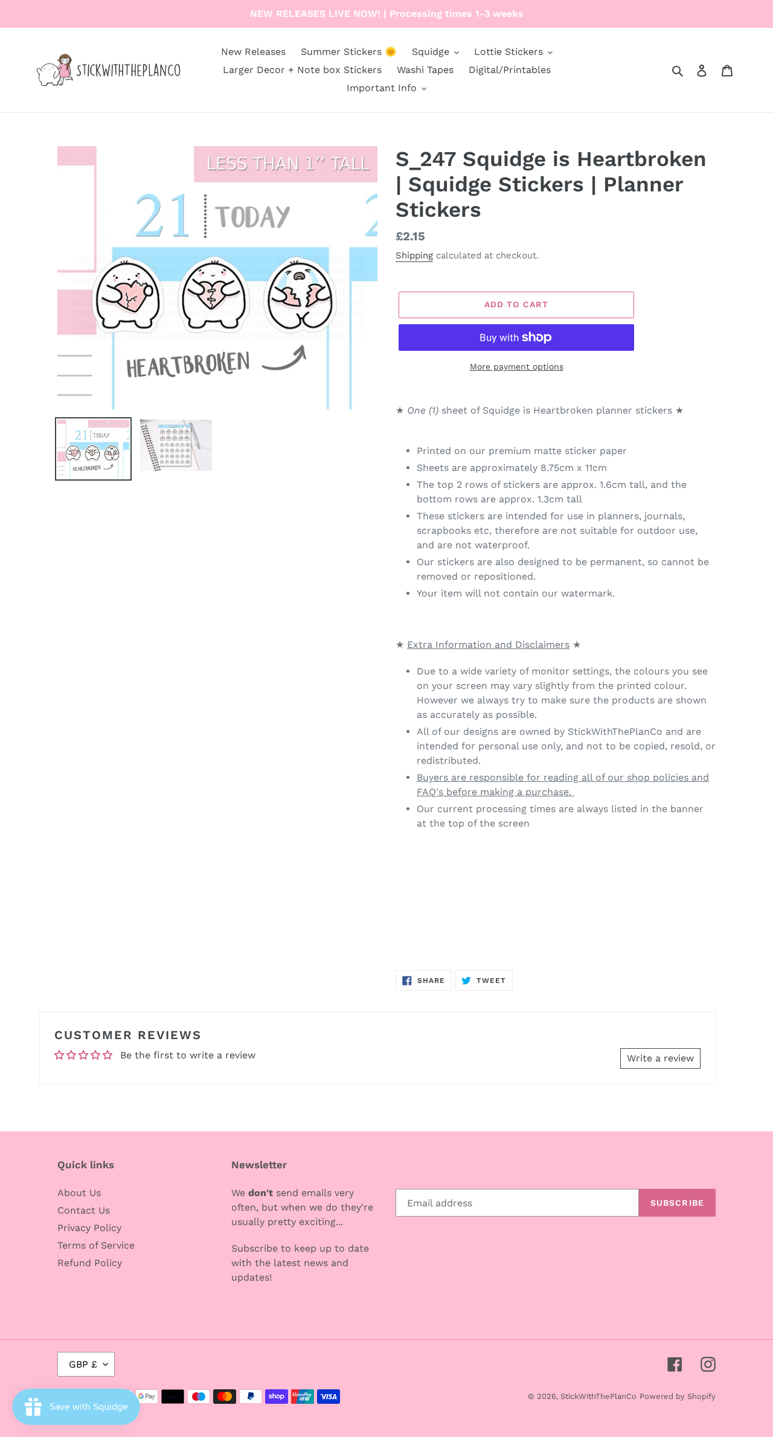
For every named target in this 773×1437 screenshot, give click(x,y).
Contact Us (83, 1210)
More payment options (516, 366)
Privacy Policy (89, 1228)
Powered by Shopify (678, 1396)
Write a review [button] (660, 1058)
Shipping (414, 255)
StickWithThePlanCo (598, 1396)
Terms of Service (96, 1245)
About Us (79, 1193)
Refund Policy (89, 1263)
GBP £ (83, 1364)
